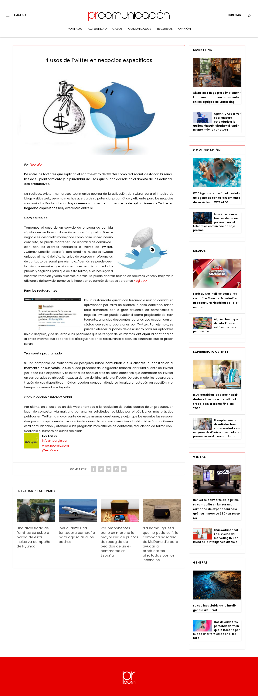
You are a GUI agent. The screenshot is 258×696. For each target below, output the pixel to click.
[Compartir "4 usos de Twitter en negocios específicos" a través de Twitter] (101, 469)
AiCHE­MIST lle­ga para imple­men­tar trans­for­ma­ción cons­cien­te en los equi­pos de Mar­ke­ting (217, 97)
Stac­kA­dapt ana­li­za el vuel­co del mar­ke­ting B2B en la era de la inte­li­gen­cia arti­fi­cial (216, 536)
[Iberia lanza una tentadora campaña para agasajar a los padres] (78, 510)
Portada (74, 29)
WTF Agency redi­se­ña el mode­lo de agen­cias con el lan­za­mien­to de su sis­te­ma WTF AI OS (216, 197)
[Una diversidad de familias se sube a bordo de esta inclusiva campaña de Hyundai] (36, 510)
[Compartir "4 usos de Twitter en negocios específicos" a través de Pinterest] (108, 469)
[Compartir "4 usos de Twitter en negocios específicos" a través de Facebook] (93, 469)
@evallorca (50, 450)
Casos (117, 29)
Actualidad (97, 29)
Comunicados (139, 29)
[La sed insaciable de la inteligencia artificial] (217, 585)
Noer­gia (36, 164)
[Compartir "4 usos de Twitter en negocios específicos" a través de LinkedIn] (116, 469)
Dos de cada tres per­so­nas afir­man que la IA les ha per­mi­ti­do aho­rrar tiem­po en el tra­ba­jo (217, 630)
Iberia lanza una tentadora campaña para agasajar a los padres (77, 535)
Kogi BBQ (140, 281)
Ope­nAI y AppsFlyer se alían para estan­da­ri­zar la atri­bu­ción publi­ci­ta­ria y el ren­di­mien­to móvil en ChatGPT (217, 122)
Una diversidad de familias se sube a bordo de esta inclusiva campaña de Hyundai (33, 537)
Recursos (165, 29)
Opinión (184, 29)
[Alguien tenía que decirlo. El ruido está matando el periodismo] (202, 323)
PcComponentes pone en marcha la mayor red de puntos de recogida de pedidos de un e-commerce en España (119, 542)
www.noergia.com (55, 445)
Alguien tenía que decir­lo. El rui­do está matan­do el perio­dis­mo (215, 325)
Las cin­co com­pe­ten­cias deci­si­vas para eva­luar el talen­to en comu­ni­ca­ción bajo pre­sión (216, 222)
